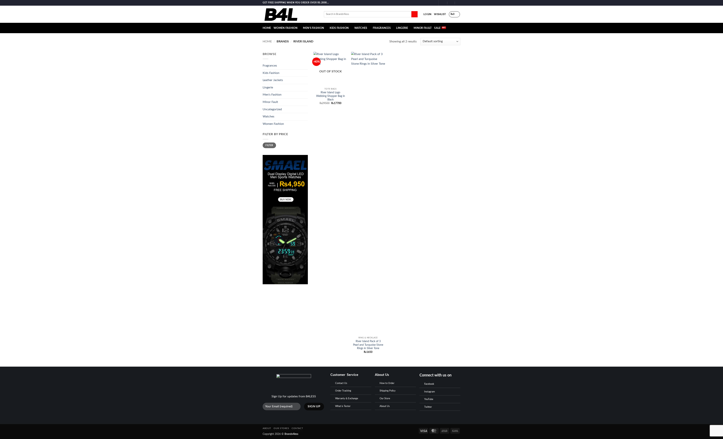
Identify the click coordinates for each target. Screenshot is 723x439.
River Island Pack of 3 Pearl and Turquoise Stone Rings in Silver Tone (368, 345)
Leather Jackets (273, 80)
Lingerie (402, 28)
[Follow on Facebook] (426, 3)
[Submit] (414, 14)
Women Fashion (285, 28)
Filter (269, 145)
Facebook (429, 384)
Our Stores (281, 428)
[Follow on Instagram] (430, 3)
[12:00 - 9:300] (451, 2)
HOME (267, 28)
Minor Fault (423, 28)
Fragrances (382, 28)
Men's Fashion (272, 94)
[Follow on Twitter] (433, 3)
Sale (437, 28)
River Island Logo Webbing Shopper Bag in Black (330, 96)
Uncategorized (272, 109)
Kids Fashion (339, 28)
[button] (427, 14)
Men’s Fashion (313, 28)
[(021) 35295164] (458, 2)
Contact (297, 428)
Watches (360, 28)
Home (267, 41)
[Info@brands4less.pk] (443, 2)
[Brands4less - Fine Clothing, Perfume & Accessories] (290, 14)
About (267, 428)
